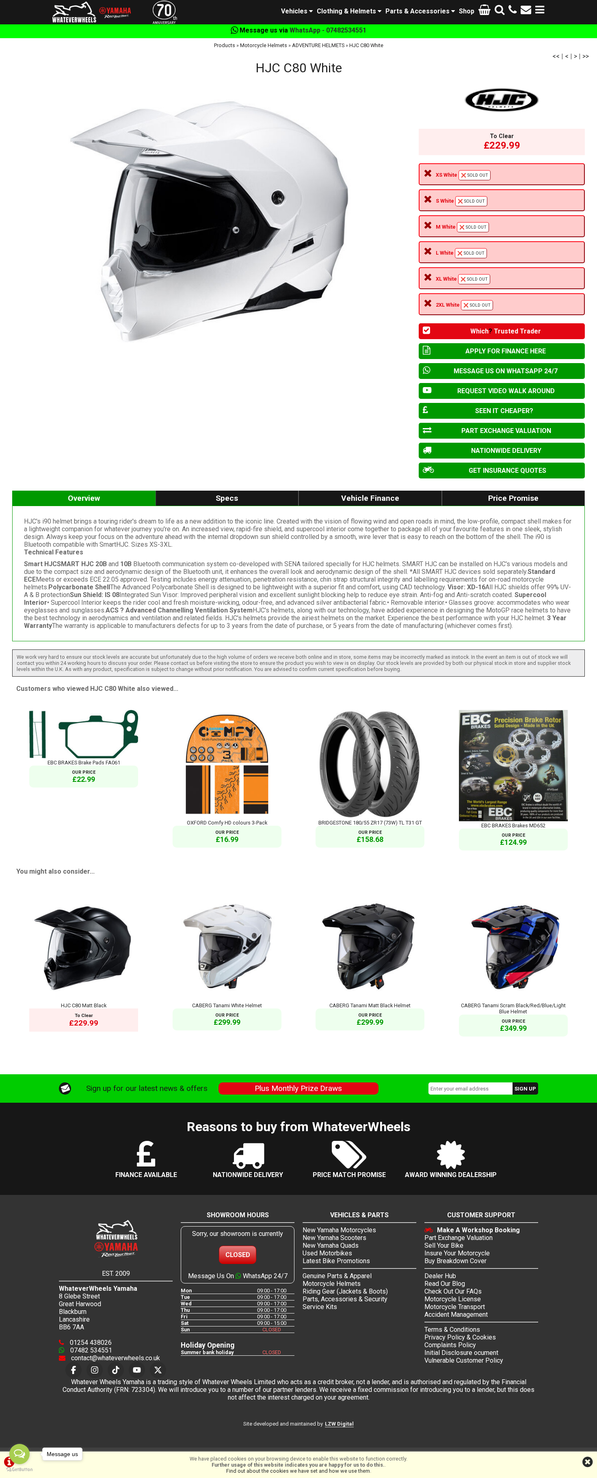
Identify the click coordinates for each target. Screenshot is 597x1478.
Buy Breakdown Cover (455, 1261)
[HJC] (502, 100)
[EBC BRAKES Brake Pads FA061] (83, 756)
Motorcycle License (452, 1299)
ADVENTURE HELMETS (318, 45)
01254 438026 (90, 1342)
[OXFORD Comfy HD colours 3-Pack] (227, 817)
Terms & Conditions (452, 1329)
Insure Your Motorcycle (457, 1253)
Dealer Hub (440, 1276)
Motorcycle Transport (454, 1307)
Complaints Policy (450, 1345)
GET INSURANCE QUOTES (507, 470)
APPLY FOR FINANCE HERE (505, 351)
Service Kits (320, 1307)
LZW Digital (339, 1424)
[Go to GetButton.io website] (19, 1469)
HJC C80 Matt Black (83, 1005)
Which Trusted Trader (505, 331)
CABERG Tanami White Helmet (227, 1005)
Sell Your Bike (443, 1245)
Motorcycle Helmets (263, 45)
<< (556, 56)
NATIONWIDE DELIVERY (506, 450)
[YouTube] (137, 1370)
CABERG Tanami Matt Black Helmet (370, 1005)
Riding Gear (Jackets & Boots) (345, 1291)
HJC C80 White (366, 45)
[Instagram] (95, 1370)
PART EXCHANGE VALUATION (506, 431)
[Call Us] (512, 11)
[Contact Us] (526, 11)
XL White (462, 279)
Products (224, 45)
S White (460, 201)
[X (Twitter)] (158, 1370)
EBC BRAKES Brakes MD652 (513, 825)
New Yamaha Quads (331, 1245)
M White (461, 227)
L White (460, 253)
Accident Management (456, 1314)
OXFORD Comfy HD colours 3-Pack (227, 823)
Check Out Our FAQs (453, 1291)
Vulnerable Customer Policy (463, 1360)
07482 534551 (90, 1350)
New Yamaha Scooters (334, 1238)
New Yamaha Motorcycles (339, 1230)
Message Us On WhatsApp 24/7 (238, 1276)
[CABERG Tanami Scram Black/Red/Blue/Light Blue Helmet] (513, 999)
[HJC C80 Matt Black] (83, 999)
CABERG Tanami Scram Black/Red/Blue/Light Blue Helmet (513, 1008)
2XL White (463, 305)
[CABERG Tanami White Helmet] (227, 999)
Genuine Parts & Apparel (337, 1276)
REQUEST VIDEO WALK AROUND (506, 391)
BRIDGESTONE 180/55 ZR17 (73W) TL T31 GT (370, 823)
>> (585, 56)
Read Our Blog (444, 1284)
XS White (462, 175)
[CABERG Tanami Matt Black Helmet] (370, 999)
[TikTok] (116, 1370)
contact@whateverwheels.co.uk (114, 1358)
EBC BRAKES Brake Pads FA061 (84, 763)
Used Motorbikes (327, 1253)
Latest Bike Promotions (336, 1261)
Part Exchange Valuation (458, 1238)
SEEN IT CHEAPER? (504, 411)
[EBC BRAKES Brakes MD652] (513, 819)
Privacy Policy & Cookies (460, 1337)
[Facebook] (73, 1370)
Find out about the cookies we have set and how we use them (298, 1471)
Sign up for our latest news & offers (147, 1088)
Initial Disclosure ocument (461, 1353)
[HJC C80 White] (211, 225)
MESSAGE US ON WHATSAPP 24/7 (506, 371)
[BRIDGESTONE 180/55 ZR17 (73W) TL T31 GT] (370, 817)
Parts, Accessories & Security (345, 1299)
